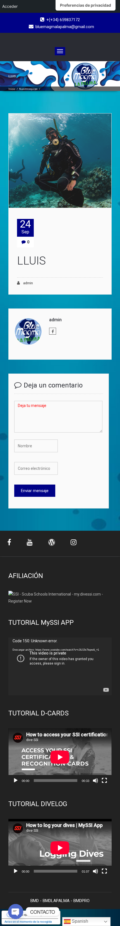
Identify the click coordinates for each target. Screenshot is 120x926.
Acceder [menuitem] (10, 6)
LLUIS (31, 260)
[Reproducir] (15, 780)
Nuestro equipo (28, 89)
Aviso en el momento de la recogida (28, 921)
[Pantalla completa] (104, 780)
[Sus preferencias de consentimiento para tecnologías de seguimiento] (86, 5)
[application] (60, 666)
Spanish (79, 921)
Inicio (11, 89)
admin (27, 283)
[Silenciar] (95, 780)
